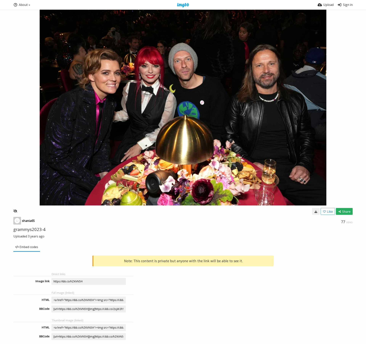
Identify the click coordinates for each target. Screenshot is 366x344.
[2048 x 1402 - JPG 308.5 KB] (316, 211)
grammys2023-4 (29, 229)
